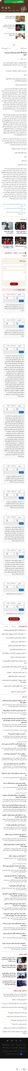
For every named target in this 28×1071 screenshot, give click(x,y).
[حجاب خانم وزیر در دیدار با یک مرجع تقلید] (20, 36)
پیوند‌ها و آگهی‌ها (6, 1045)
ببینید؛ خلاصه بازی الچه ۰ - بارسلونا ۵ (15, 672)
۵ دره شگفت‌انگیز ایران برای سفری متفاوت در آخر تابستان (13, 209)
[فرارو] (23, 9)
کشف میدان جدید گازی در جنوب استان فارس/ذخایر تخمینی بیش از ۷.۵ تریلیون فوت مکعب (15, 915)
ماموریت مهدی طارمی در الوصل (18, 657)
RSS (4, 1048)
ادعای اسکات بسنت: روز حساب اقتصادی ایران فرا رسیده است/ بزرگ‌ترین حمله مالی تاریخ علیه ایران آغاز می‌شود (14, 720)
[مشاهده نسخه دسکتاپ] (6, 8)
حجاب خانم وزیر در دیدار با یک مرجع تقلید (9, 34)
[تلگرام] (7, 1041)
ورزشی (13, 10)
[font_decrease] (18, 59)
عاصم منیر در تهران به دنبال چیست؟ (16, 734)
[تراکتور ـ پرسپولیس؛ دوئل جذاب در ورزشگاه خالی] (7, 241)
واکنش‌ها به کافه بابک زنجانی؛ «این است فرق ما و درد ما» (14, 944)
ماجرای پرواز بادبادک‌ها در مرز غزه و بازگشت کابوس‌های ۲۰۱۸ (16, 835)
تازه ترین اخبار (23, 626)
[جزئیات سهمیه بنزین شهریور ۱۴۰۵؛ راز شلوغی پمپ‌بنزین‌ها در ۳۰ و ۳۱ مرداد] (20, 27)
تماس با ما (18, 1045)
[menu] (2, 8)
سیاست (17, 10)
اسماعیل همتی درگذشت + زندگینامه (19, 1000)
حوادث (9, 10)
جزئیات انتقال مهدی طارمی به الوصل (16, 646)
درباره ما (24, 1045)
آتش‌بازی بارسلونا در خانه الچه (18, 692)
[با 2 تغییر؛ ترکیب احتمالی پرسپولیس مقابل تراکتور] (21, 226)
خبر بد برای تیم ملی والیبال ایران (21, 247)
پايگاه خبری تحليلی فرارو (11, 1051)
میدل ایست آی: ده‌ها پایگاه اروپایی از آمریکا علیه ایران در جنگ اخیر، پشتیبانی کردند (14, 895)
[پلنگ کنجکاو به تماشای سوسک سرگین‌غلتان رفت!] (20, 19)
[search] (9, 8)
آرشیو (13, 1045)
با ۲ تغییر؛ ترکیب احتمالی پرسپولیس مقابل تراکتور (21, 232)
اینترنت (15, 253)
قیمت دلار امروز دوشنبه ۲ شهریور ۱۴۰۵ (19, 1020)
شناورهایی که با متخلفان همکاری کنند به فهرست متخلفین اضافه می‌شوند (14, 796)
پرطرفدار (13, 626)
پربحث (6, 626)
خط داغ (25, 697)
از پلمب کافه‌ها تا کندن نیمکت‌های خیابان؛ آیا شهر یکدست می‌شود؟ (9, 966)
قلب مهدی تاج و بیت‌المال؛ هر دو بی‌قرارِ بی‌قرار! (14, 711)
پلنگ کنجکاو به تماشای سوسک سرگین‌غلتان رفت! (10, 17)
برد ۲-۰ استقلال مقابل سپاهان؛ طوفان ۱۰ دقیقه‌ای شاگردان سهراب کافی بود (15, 816)
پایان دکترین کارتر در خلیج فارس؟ (17, 886)
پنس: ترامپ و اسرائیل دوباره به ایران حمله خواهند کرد (14, 774)
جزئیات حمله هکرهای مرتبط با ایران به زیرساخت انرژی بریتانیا (14, 924)
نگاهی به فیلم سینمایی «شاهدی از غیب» (8, 232)
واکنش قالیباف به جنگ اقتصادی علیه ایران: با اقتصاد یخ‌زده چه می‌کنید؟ (15, 877)
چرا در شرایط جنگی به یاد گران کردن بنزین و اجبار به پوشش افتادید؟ (14, 745)
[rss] (20, 1041)
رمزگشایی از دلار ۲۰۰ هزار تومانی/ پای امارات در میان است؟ (15, 755)
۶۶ (26, 1069)
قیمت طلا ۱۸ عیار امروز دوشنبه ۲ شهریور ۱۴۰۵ (17, 1013)
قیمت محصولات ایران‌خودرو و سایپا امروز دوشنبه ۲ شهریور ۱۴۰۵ (14, 702)
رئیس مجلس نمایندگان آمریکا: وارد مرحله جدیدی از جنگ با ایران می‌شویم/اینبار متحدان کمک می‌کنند (14, 806)
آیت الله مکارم (8, 253)
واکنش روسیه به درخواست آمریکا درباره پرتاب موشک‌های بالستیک (15, 1032)
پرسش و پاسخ (22, 1048)
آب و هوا (8, 1048)
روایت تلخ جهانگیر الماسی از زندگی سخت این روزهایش (15, 1028)
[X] (16, 1041)
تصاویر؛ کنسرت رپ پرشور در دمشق (17, 856)
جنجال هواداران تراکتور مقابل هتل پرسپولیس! (14, 630)
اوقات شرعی (14, 1048)
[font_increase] (25, 59)
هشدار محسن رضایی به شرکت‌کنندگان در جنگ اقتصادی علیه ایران (15, 784)
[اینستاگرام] (12, 1041)
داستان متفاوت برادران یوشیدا (18, 642)
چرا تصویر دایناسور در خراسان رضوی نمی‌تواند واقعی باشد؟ (15, 845)
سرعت (24, 256)
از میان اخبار (23, 219)
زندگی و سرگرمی (3, 10)
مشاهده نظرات (15, 619)
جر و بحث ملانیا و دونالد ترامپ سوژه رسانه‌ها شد (16, 1016)
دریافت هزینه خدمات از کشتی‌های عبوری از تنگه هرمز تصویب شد (15, 867)
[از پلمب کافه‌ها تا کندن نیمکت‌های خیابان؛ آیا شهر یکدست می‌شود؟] (22, 968)
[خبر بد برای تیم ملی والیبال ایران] (21, 241)
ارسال (14, 284)
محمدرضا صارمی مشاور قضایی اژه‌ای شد (15, 825)
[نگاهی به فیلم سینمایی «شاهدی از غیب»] (7, 226)
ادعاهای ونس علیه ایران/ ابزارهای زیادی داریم (14, 764)
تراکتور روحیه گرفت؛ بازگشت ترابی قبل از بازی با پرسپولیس (15, 934)
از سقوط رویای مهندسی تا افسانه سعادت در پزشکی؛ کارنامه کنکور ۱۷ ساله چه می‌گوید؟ (9, 959)
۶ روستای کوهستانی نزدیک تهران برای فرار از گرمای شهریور (13, 205)
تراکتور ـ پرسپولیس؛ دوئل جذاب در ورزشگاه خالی (8, 247)
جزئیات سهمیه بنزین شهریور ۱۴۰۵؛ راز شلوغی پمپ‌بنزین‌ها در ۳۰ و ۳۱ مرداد (9, 26)
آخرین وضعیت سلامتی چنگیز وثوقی (16, 676)
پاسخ (21, 301)
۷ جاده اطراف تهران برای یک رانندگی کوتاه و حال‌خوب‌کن (14, 213)
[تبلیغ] (14, 3)
